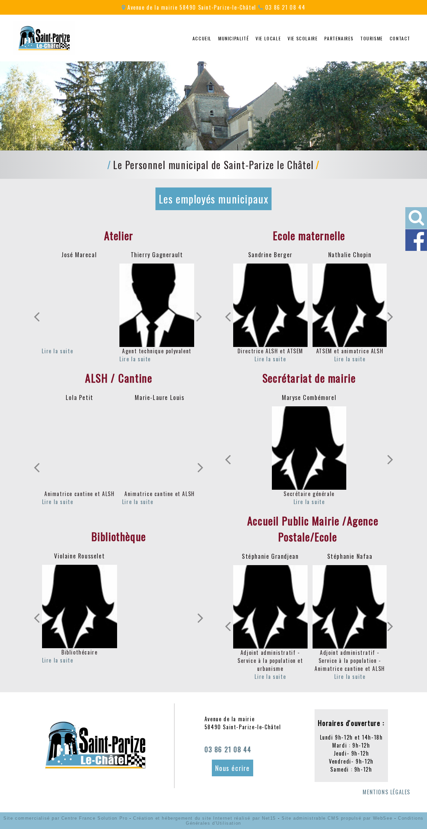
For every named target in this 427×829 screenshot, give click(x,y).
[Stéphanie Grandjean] (270, 607)
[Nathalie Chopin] (350, 305)
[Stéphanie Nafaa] (350, 607)
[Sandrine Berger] (270, 305)
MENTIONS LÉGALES (386, 792)
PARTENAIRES (339, 38)
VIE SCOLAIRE (303, 38)
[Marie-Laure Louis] (159, 448)
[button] (416, 218)
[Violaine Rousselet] (79, 606)
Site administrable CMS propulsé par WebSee (337, 818)
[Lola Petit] (79, 448)
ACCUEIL (201, 38)
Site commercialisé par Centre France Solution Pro (65, 818)
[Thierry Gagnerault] (156, 305)
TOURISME (371, 38)
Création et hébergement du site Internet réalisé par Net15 (204, 818)
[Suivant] (199, 317)
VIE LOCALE (268, 38)
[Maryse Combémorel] (309, 448)
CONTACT (400, 38)
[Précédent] (37, 317)
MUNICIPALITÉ (233, 38)
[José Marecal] (79, 305)
